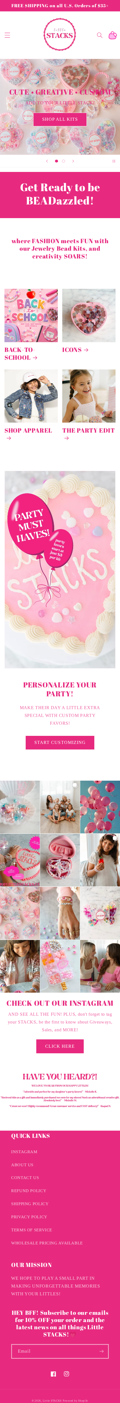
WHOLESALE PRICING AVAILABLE (47, 1243)
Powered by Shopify (75, 1400)
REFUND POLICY (28, 1191)
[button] (7, 35)
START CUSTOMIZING (60, 742)
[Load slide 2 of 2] (63, 160)
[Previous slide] (47, 161)
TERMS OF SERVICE (31, 1230)
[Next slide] (73, 161)
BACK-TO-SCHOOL (19, 353)
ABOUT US (22, 1165)
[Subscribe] (101, 1351)
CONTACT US (25, 1177)
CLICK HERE (60, 1046)
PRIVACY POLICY (29, 1217)
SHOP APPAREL (28, 430)
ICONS (72, 349)
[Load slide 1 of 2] (56, 160)
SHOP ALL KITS (60, 119)
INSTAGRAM (24, 1152)
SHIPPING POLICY (30, 1204)
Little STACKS (52, 1400)
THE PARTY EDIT (88, 430)
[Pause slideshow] (114, 161)
